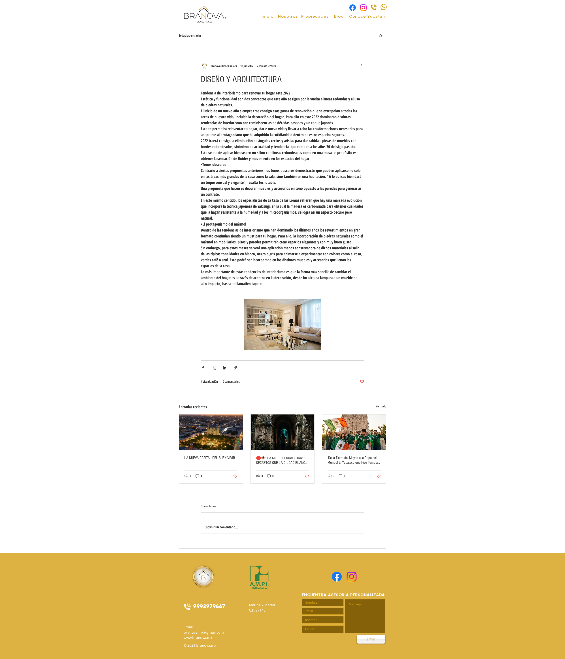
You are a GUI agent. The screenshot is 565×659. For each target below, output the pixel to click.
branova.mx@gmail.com (204, 632)
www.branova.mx (198, 637)
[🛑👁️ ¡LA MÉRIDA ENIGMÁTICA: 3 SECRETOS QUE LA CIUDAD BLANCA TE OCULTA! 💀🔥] (283, 432)
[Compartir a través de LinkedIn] (224, 368)
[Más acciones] (361, 65)
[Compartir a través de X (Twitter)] (214, 368)
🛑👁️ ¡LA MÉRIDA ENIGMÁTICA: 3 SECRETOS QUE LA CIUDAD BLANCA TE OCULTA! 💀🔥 (281, 460)
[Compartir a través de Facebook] (203, 368)
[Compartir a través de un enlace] (235, 368)
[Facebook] (352, 7)
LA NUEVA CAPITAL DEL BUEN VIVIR (209, 458)
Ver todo (381, 406)
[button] (381, 35)
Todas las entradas (190, 35)
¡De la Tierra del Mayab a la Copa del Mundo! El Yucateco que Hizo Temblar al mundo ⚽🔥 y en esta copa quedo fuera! (353, 460)
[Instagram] (363, 7)
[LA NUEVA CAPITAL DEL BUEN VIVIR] (211, 432)
